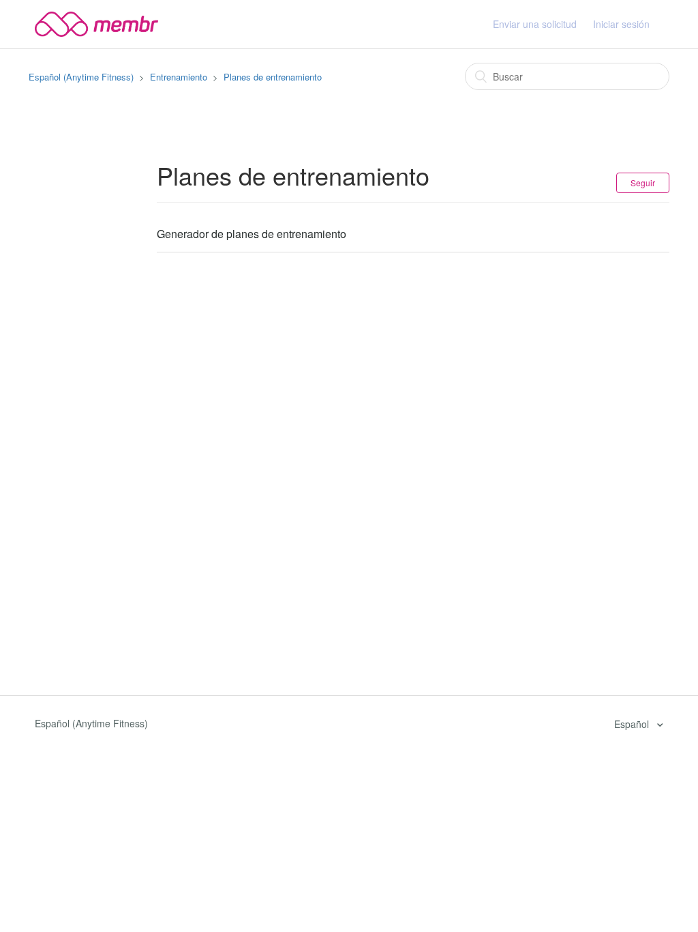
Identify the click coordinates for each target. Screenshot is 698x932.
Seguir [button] (643, 182)
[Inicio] (96, 22)
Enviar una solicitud (535, 24)
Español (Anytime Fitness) (81, 76)
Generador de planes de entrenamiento (251, 234)
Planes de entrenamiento (273, 76)
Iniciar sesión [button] (621, 24)
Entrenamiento (178, 76)
